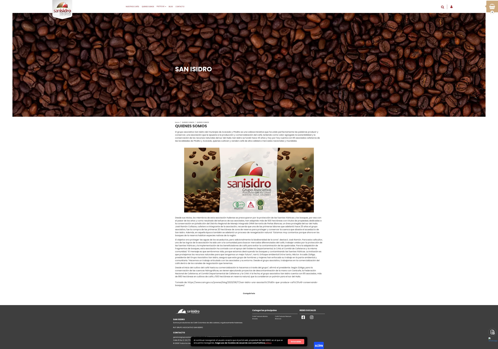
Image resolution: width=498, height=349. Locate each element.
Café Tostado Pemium (283, 316)
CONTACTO (179, 6)
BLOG (171, 6)
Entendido (296, 341)
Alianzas (278, 319)
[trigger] (492, 332)
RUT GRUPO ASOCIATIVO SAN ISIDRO (188, 327)
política (268, 343)
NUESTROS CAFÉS (132, 6)
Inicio (177, 122)
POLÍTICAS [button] (161, 6)
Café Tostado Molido (260, 316)
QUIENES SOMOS (148, 6)
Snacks (255, 319)
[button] (443, 7)
